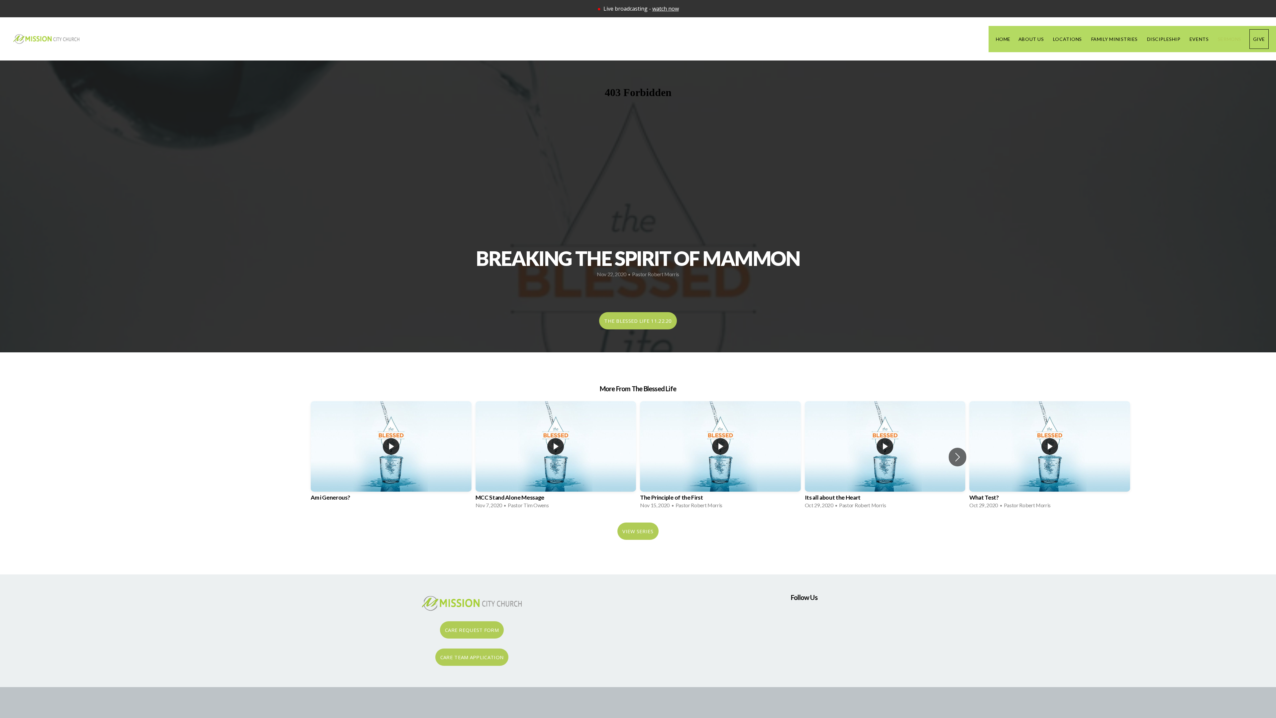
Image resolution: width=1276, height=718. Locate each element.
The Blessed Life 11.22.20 (638, 320)
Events (1200, 39)
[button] (957, 457)
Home (1003, 39)
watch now (665, 8)
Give (1259, 39)
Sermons (1229, 39)
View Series (637, 531)
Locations (1068, 39)
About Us (1031, 39)
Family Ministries (1115, 39)
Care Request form (472, 630)
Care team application (471, 657)
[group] (391, 457)
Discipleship (1164, 39)
